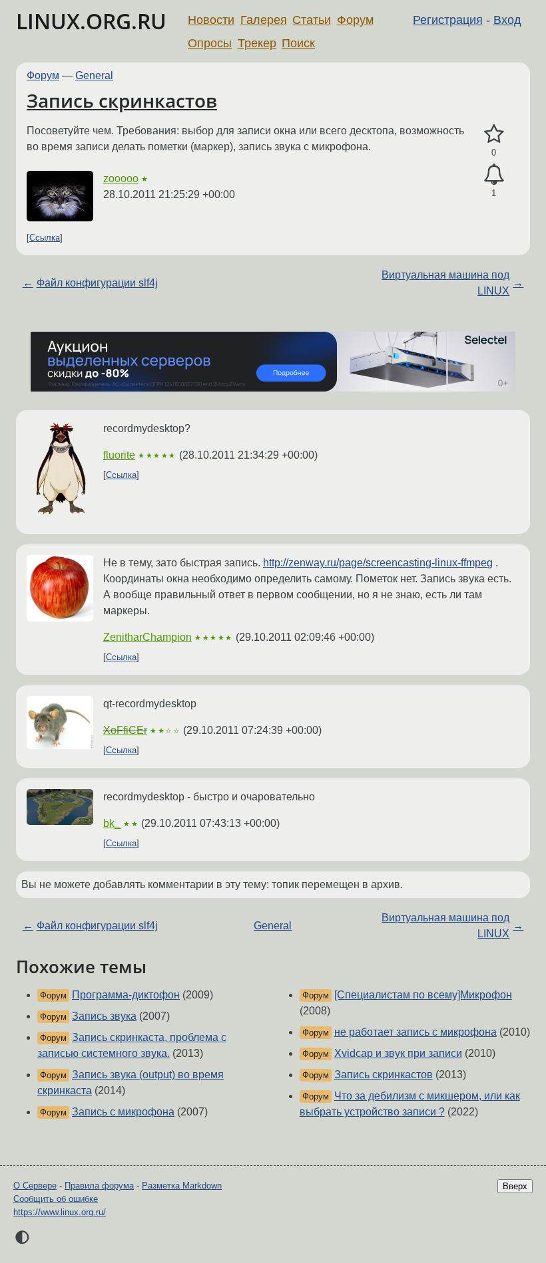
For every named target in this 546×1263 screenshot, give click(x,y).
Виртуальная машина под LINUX (445, 282)
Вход (507, 20)
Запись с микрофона (123, 1111)
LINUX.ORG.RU (91, 21)
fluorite (119, 455)
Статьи (311, 20)
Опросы (210, 43)
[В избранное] (494, 134)
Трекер (257, 43)
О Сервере (35, 1186)
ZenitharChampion (147, 637)
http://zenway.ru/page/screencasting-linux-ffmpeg (378, 562)
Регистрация (448, 20)
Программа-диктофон (126, 994)
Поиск (298, 43)
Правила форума (99, 1186)
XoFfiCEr (125, 730)
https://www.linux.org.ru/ (59, 1212)
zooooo (120, 178)
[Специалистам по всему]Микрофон (423, 994)
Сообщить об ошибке (55, 1199)
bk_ (112, 823)
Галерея (263, 20)
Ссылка (44, 238)
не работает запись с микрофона (415, 1032)
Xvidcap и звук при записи (398, 1053)
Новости (211, 20)
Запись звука (104, 1016)
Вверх (515, 1186)
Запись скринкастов (122, 100)
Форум (355, 20)
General (94, 75)
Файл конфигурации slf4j (97, 282)
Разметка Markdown (182, 1186)
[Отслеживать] (494, 175)
